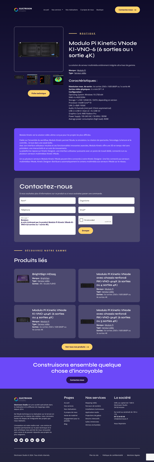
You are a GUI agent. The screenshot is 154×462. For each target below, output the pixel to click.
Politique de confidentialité (113, 455)
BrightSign (45, 278)
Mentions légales (133, 455)
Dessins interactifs (92, 419)
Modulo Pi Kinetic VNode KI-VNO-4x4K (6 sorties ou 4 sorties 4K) (49, 314)
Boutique (100, 10)
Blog (65, 424)
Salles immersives (92, 422)
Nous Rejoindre (120, 423)
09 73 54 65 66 (119, 416)
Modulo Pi (81, 70)
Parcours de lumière (93, 406)
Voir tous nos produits (75, 347)
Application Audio (92, 412)
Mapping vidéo (91, 403)
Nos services (69, 406)
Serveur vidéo (80, 73)
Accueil (46, 10)
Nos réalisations (72, 10)
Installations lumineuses (94, 409)
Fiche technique (39, 93)
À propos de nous (87, 10)
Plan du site (94, 455)
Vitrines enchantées (92, 425)
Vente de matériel (70, 415)
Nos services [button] (57, 10)
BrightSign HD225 (44, 274)
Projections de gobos (93, 415)
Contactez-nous (126, 10)
